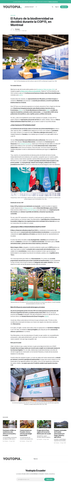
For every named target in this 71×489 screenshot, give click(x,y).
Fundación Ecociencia (25, 143)
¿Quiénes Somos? (29, 6)
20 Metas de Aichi (28, 208)
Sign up (35, 458)
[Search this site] (52, 7)
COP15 (21, 95)
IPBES (20, 110)
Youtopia (17, 29)
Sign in (57, 6)
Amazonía (13, 15)
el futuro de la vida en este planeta (30, 91)
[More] (36, 7)
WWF (47, 110)
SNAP (46, 316)
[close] (69, 2)
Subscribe (64, 7)
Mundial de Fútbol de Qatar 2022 (46, 89)
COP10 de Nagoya (32, 210)
